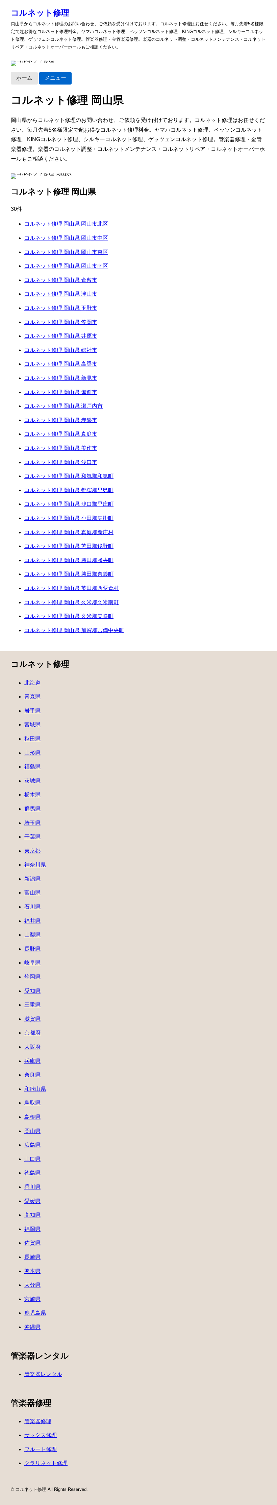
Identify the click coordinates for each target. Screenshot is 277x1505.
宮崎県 (32, 1299)
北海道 (32, 683)
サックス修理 (40, 1435)
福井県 (32, 921)
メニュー (55, 78)
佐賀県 (32, 1243)
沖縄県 (32, 1327)
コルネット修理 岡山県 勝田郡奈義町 (69, 574)
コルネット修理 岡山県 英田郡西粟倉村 (71, 588)
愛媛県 (32, 1201)
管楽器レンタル (43, 1374)
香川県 (32, 1187)
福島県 (32, 767)
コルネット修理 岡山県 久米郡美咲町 (69, 616)
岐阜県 (32, 963)
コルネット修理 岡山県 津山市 (60, 294)
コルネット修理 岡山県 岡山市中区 (66, 238)
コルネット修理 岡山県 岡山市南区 (66, 266)
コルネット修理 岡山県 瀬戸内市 (63, 406)
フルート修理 (40, 1449)
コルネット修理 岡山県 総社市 (60, 350)
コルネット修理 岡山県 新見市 (60, 378)
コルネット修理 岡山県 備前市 (60, 392)
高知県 (32, 1215)
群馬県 (32, 809)
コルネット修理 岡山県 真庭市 (60, 434)
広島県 (32, 1145)
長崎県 (32, 1257)
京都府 (32, 1033)
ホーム (24, 78)
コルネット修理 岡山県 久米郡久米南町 (71, 602)
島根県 (32, 1117)
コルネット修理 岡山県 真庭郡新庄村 (69, 532)
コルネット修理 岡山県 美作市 (60, 448)
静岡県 (32, 977)
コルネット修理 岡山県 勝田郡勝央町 (69, 560)
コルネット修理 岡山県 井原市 (60, 336)
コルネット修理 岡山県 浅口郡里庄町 (69, 504)
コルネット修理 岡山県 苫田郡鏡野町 (69, 546)
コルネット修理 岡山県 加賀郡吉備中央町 (74, 630)
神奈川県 (35, 865)
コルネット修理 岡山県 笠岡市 (60, 322)
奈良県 (32, 1075)
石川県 (32, 907)
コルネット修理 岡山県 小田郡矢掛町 (69, 518)
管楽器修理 (37, 1421)
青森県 (32, 696)
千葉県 (32, 837)
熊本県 (32, 1271)
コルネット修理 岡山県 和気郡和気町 (69, 476)
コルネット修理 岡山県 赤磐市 (60, 420)
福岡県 (32, 1229)
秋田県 (32, 739)
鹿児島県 (35, 1313)
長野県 (32, 949)
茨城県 (32, 781)
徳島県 (32, 1173)
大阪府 (32, 1047)
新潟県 (32, 879)
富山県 (32, 892)
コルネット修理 (40, 12)
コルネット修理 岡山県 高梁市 (60, 364)
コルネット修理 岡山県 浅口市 (60, 462)
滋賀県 (32, 1019)
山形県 (32, 753)
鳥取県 (32, 1103)
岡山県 (32, 1131)
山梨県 (32, 935)
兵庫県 (32, 1061)
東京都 (32, 851)
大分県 (32, 1285)
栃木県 (32, 794)
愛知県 (32, 991)
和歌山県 (35, 1089)
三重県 (32, 1005)
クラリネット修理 (46, 1463)
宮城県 (32, 724)
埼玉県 (32, 823)
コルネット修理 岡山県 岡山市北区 (66, 224)
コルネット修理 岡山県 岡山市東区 (66, 252)
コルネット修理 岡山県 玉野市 (60, 308)
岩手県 (32, 711)
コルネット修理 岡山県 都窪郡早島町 (69, 490)
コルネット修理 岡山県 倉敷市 (60, 280)
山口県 (32, 1159)
